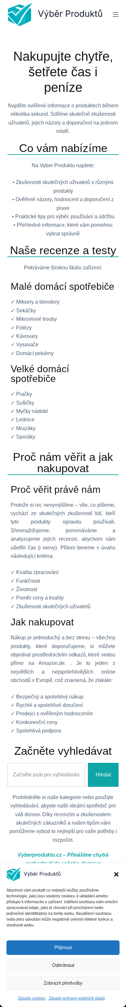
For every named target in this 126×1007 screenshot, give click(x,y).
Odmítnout (63, 965)
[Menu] (116, 14)
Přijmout (63, 947)
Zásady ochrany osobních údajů (77, 998)
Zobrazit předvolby (63, 983)
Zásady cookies (32, 998)
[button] (116, 874)
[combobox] (46, 775)
